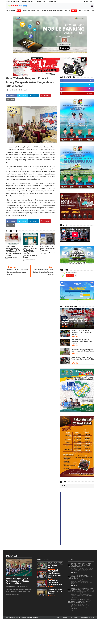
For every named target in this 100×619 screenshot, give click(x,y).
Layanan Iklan (53, 1)
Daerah (46, 10)
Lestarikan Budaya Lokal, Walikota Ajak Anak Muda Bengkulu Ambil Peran (79, 601)
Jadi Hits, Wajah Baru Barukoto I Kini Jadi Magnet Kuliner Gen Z (80, 576)
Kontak (92, 617)
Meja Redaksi (74, 617)
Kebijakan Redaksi (27, 1)
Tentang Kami (84, 617)
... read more (84, 571)
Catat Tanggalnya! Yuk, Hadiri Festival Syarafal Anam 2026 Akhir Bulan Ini (72, 10)
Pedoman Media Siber (62, 617)
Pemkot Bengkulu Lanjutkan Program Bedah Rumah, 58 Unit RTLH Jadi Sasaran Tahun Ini (81, 589)
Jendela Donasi (40, 1)
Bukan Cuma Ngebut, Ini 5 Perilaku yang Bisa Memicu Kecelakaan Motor (17, 581)
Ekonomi (23, 90)
